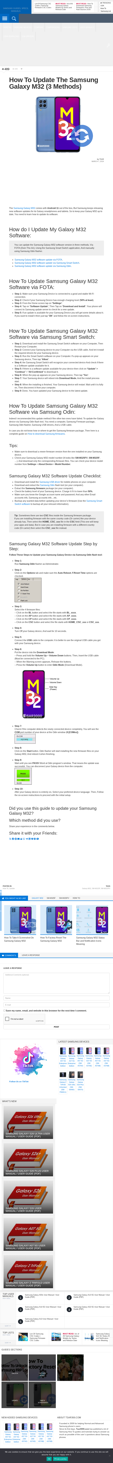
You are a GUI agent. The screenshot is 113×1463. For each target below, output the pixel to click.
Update (12, 888)
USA (102, 6)
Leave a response (31, 955)
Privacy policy (60, 1459)
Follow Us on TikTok (19, 1081)
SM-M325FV (105, 888)
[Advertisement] (56, 186)
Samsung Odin (47, 485)
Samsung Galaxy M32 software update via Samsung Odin (43, 266)
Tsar (101, 159)
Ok (49, 1459)
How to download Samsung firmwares (46, 434)
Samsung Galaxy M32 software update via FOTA (38, 260)
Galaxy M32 (86, 888)
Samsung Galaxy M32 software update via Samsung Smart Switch (47, 263)
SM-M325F (96, 888)
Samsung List (106, 11)
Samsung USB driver (49, 482)
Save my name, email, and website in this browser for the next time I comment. (46, 1011)
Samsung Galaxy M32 (24, 208)
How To (103, 8)
